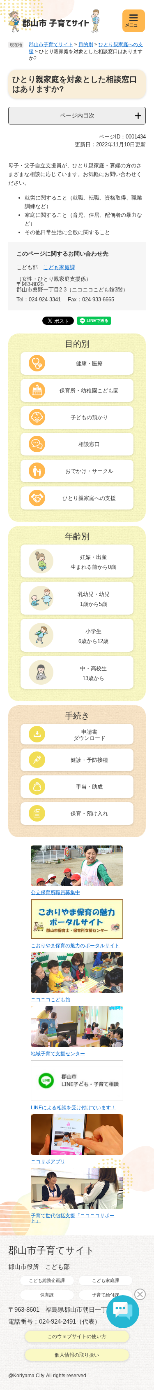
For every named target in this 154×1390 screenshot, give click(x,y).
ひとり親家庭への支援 (89, 498)
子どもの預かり (89, 417)
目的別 (85, 44)
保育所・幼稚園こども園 (89, 390)
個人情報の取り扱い (77, 1355)
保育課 (47, 1294)
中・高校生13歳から (93, 673)
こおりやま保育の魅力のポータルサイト (75, 945)
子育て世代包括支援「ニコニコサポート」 (73, 1218)
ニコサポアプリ (48, 1161)
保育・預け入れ (89, 813)
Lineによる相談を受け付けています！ (73, 1107)
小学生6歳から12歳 (93, 636)
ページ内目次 (77, 115)
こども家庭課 (59, 267)
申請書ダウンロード (90, 735)
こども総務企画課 (47, 1280)
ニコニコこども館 (50, 999)
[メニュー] (133, 20)
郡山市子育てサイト (51, 44)
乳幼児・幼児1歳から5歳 (94, 599)
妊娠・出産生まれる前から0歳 (93, 562)
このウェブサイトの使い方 (76, 1336)
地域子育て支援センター (58, 1053)
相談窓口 (89, 444)
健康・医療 (89, 363)
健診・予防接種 (89, 760)
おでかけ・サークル (89, 471)
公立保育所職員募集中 (55, 892)
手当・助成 (89, 787)
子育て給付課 (105, 1294)
